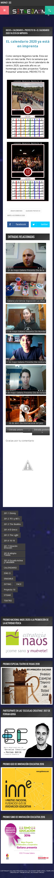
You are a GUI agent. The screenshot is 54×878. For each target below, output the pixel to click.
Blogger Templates (37, 871)
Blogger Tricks (37, 872)
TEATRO (8, 600)
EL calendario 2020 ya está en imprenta (28, 43)
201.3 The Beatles (12, 524)
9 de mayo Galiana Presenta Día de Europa (26, 392)
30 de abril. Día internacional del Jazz (26, 423)
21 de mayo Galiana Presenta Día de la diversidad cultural (26, 271)
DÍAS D (7, 573)
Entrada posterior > (42, 431)
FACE (18, 584)
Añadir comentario (16, 211)
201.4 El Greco (10, 529)
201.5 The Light (11, 535)
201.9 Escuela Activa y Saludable (13, 561)
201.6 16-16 (9, 540)
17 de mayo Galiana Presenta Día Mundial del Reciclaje (26, 333)
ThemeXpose (25, 872)
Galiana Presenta (16, 871)
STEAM (7, 595)
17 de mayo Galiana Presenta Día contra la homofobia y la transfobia (26, 363)
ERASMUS (8, 578)
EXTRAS (7, 584)
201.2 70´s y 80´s (11, 518)
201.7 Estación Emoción (10, 547)
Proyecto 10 (36, 211)
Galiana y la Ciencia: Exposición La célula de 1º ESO (26, 302)
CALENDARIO (29, 211)
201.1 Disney (10, 513)
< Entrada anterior (15, 429)
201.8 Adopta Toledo (10, 554)
